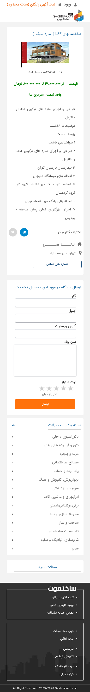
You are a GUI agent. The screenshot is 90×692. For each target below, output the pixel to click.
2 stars (63, 388)
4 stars (48, 388)
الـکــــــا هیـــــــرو (59, 244)
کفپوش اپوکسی (64, 656)
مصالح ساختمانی (65, 462)
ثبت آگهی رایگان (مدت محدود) (31, 4)
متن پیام (70, 341)
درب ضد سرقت (63, 631)
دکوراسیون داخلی (65, 436)
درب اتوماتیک (64, 666)
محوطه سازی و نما (64, 514)
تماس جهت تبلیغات (60, 612)
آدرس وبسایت (65, 326)
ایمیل (72, 310)
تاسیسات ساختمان (64, 531)
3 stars (56, 388)
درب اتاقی (67, 639)
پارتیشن (68, 649)
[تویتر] (13, 232)
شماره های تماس (57, 264)
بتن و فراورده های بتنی (61, 445)
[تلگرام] (24, 232)
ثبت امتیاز (69, 382)
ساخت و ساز (69, 523)
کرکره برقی (67, 674)
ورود (67, 4)
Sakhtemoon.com (66, 688)
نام (74, 295)
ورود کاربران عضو (62, 605)
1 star (70, 388)
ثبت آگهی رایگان (63, 597)
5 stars (41, 388)
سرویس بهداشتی (66, 488)
